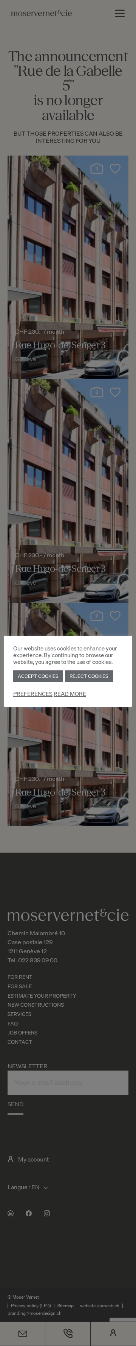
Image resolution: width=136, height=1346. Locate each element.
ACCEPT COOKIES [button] (38, 676)
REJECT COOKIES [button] (89, 676)
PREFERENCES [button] (33, 694)
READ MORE (70, 694)
